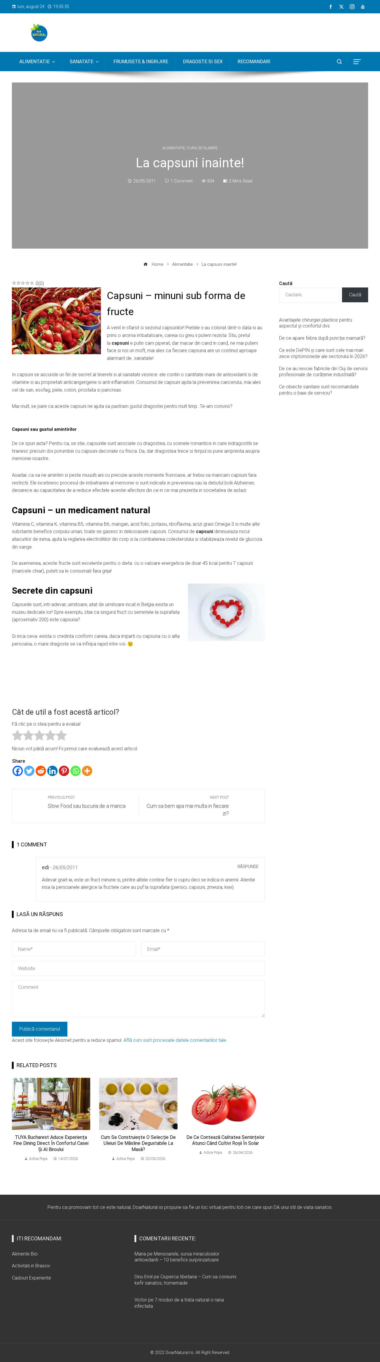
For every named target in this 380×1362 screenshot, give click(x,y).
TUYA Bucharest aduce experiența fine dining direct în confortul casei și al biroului (50, 1143)
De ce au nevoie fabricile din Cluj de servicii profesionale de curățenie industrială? (323, 372)
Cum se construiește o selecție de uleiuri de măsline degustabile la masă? (138, 1143)
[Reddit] (41, 771)
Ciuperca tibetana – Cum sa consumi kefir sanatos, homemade (185, 1280)
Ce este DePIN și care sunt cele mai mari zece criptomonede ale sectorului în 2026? (323, 353)
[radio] (17, 736)
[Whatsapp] (75, 771)
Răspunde (248, 866)
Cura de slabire (202, 148)
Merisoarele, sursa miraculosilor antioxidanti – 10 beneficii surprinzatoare (176, 1257)
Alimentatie (173, 148)
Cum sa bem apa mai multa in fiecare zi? (188, 805)
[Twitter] (29, 771)
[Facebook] (17, 771)
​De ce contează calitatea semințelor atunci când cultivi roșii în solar (225, 1140)
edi (45, 867)
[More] (87, 771)
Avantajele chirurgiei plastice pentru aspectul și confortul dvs (315, 323)
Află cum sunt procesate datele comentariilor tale (175, 1040)
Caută (285, 283)
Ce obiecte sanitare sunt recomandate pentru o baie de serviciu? (319, 390)
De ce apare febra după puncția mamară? (322, 338)
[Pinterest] (64, 771)
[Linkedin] (52, 771)
